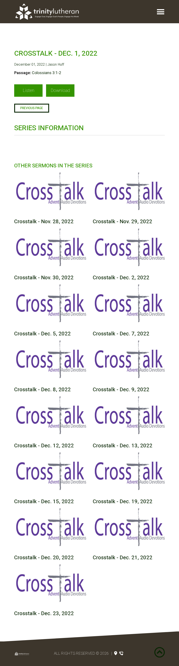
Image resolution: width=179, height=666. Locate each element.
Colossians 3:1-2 (46, 73)
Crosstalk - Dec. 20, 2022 (44, 557)
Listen (28, 90)
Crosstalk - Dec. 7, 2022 (121, 334)
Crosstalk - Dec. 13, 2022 (122, 446)
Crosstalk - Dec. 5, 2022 (42, 334)
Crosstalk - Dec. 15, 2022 (44, 501)
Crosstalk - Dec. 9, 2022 (121, 389)
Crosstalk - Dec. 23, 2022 (44, 613)
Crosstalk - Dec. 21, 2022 (122, 557)
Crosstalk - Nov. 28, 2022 (44, 221)
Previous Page (31, 108)
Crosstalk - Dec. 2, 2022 (121, 277)
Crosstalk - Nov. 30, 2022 (44, 277)
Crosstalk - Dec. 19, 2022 (122, 501)
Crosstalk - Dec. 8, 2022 (42, 389)
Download (60, 90)
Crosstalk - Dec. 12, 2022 (44, 446)
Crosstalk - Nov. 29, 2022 (122, 221)
